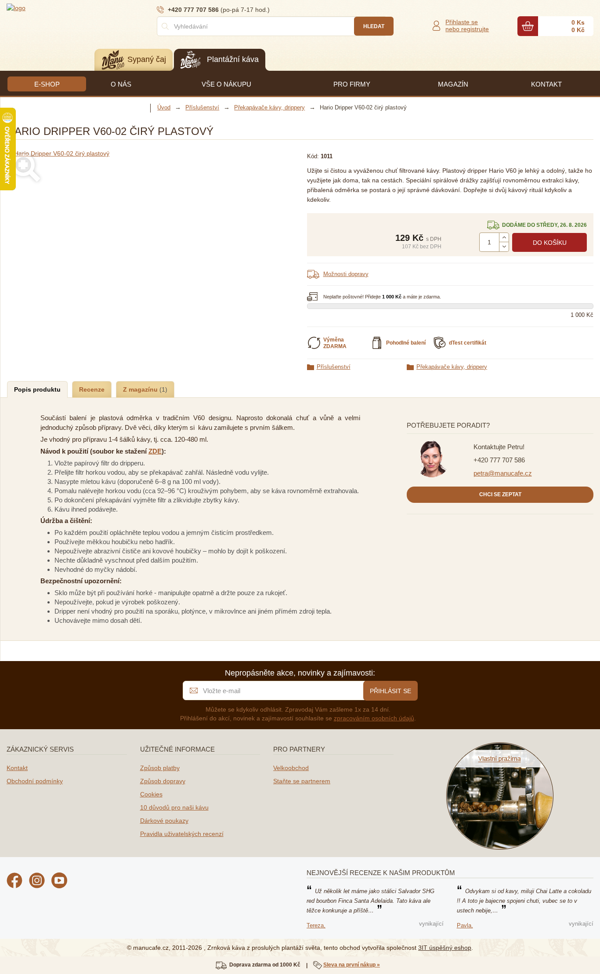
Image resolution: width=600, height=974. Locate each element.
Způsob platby (160, 767)
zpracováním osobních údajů (374, 718)
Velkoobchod (291, 767)
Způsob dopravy (162, 781)
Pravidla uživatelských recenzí (182, 833)
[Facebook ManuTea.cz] (14, 881)
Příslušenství (334, 366)
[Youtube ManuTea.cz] (59, 881)
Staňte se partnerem (301, 781)
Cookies (151, 794)
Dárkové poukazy (164, 820)
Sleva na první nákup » (351, 965)
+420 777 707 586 (499, 460)
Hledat (373, 26)
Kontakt (17, 767)
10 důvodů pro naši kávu (174, 807)
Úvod (163, 107)
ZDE (155, 451)
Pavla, (465, 925)
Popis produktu (37, 389)
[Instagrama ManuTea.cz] (37, 881)
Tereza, (316, 925)
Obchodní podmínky (35, 781)
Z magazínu (141, 389)
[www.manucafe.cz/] (59, 7)
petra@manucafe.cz (502, 473)
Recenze (92, 389)
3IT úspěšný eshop (444, 947)
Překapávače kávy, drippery (451, 366)
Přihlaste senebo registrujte (467, 25)
